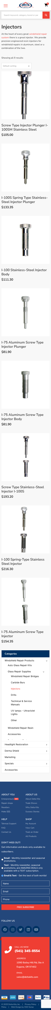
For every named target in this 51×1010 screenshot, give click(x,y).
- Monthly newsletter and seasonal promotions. (24, 859)
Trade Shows (31, 803)
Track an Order (32, 832)
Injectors (15, 688)
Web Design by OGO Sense (22, 1007)
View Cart (30, 827)
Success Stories (32, 811)
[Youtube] (36, 929)
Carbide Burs (18, 682)
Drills (13, 694)
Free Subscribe (25, 907)
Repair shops (7, 803)
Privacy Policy (30, 1004)
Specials (9, 763)
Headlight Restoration (16, 744)
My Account (31, 823)
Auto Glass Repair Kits (20, 665)
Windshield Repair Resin (20, 727)
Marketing (10, 757)
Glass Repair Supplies (19, 671)
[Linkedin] (28, 929)
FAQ (3, 827)
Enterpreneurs (7, 799)
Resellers (5, 807)
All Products (31, 836)
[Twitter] (20, 929)
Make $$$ (5, 811)
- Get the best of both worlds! (25, 875)
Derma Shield (12, 750)
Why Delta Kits (32, 807)
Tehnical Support (8, 823)
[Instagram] (12, 929)
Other (14, 720)
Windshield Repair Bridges (25, 676)
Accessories (11, 769)
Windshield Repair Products (19, 660)
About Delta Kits (33, 799)
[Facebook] (4, 929)
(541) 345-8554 (27, 949)
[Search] (46, 15)
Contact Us (6, 832)
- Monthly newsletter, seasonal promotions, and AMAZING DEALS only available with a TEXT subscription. (23, 868)
